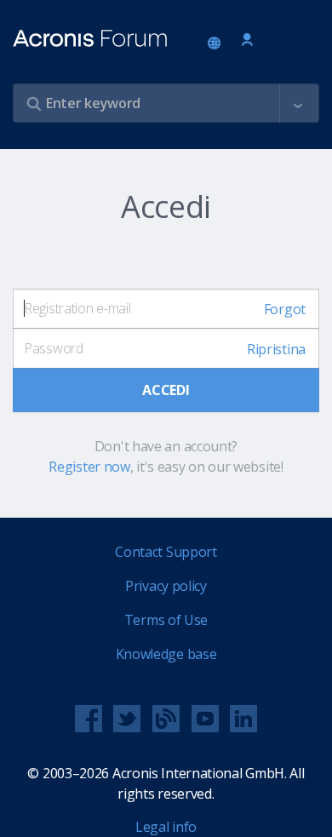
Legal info (166, 826)
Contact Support (166, 551)
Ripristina (276, 349)
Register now (89, 466)
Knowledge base (166, 654)
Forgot (285, 309)
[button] (298, 103)
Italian (217, 44)
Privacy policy (166, 585)
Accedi (247, 40)
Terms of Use (166, 620)
